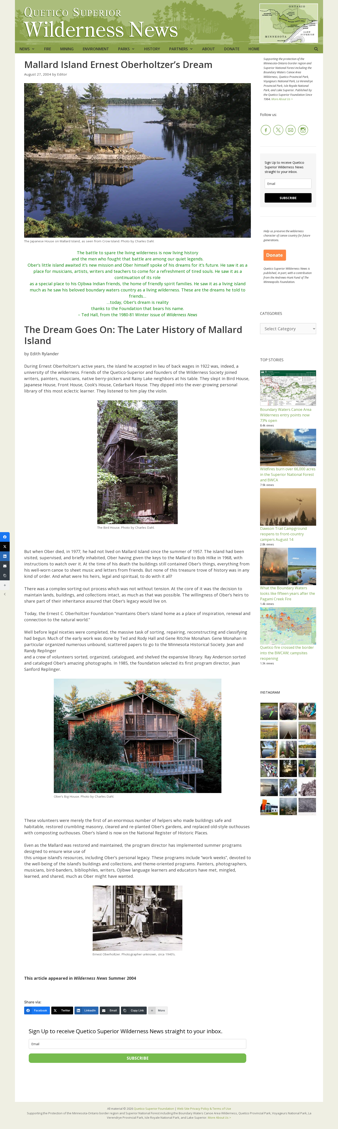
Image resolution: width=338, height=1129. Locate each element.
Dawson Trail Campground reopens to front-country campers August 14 (283, 534)
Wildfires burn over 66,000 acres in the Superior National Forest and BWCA (287, 474)
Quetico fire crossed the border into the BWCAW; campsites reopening (287, 653)
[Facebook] (5, 537)
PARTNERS (178, 48)
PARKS (124, 48)
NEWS (25, 48)
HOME (254, 48)
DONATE (231, 48)
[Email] (5, 566)
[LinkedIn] (5, 556)
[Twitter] (5, 546)
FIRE (47, 48)
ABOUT (208, 48)
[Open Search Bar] (316, 49)
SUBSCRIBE (138, 1058)
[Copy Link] (5, 575)
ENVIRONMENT (96, 48)
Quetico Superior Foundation (154, 1108)
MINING (67, 48)
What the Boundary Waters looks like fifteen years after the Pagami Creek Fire (287, 593)
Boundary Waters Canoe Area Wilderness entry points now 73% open (285, 415)
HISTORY (152, 48)
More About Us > (282, 99)
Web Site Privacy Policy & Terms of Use (204, 1108)
